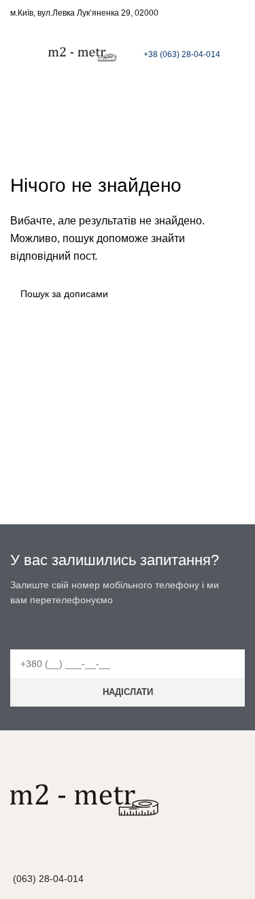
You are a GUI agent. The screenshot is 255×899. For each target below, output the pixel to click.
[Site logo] (82, 50)
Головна (121, 126)
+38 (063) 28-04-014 (181, 54)
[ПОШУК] (229, 293)
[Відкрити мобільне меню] (15, 51)
